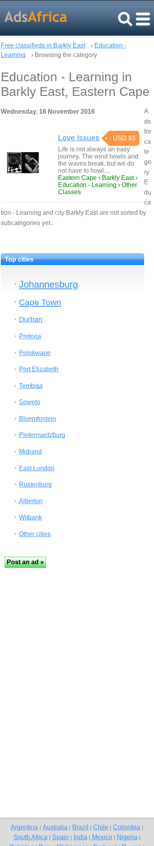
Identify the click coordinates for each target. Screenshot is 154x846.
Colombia (126, 827)
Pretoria (30, 336)
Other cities (35, 534)
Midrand (30, 451)
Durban (30, 319)
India (80, 836)
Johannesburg (48, 284)
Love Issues (79, 138)
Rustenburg (35, 484)
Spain (60, 836)
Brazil (80, 827)
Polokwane (35, 352)
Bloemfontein (37, 418)
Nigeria (127, 836)
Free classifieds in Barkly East (43, 45)
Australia (55, 827)
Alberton (31, 501)
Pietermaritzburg (42, 435)
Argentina (24, 827)
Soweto (29, 402)
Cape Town (40, 302)
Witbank (30, 517)
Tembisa (31, 385)
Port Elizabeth (38, 369)
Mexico (102, 836)
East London (36, 468)
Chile (100, 827)
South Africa (30, 836)
